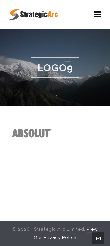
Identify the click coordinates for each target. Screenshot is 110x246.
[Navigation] (97, 14)
